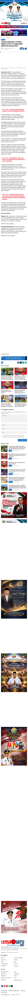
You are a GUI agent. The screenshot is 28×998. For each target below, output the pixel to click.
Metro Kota (3, 959)
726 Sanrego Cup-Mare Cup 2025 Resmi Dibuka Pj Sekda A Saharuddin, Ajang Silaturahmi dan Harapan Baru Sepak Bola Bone (21, 405)
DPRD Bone (3, 979)
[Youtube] (7, 986)
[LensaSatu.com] (6, 23)
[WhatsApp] (26, 362)
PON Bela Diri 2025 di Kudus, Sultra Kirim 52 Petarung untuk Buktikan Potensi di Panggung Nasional (7, 405)
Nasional (16, 959)
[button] (22, 23)
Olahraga (3, 39)
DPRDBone (3, 975)
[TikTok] (12, 986)
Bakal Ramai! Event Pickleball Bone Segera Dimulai (6, 391)
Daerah (3, 373)
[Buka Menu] (24, 23)
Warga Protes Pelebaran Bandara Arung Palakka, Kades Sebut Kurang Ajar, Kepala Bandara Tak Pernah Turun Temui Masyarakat (7, 378)
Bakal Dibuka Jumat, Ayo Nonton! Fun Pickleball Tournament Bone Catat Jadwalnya (20, 378)
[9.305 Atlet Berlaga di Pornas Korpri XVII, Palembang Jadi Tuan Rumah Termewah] (21, 385)
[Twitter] (21, 362)
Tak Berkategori (4, 963)
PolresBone (16, 973)
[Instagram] (4, 986)
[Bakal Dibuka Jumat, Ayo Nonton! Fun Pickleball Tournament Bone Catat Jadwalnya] (21, 371)
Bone (15, 961)
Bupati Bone (3, 973)
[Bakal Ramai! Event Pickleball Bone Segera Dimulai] (7, 385)
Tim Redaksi (4, 990)
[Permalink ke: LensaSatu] (2, 49)
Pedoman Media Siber (14, 990)
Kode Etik (23, 990)
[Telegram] (23, 362)
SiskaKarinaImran (18, 980)
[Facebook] (18, 362)
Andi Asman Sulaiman (6, 977)
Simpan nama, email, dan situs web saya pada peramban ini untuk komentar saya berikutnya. (13, 436)
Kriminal (16, 963)
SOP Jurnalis (4, 992)
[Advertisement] (14, 295)
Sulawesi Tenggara (18, 957)
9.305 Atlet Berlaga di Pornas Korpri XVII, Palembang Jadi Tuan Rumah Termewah (20, 391)
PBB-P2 (15, 975)
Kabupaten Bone (5, 971)
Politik (2, 961)
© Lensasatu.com (5, 994)
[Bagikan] (26, 49)
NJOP (15, 977)
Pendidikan (3, 965)
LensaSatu (6, 48)
